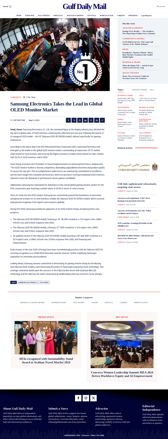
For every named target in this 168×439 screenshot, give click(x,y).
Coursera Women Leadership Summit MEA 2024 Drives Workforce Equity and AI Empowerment (122, 374)
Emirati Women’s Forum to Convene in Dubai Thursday (126, 138)
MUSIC (125, 49)
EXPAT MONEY (123, 217)
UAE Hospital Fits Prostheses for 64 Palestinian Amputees (146, 138)
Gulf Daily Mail (19, 120)
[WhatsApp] (79, 120)
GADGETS (15, 97)
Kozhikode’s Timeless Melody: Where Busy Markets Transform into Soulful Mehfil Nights (137, 55)
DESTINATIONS (123, 107)
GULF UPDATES (145, 133)
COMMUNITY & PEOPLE (133, 39)
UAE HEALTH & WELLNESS (145, 120)
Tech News (43, 282)
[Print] (96, 120)
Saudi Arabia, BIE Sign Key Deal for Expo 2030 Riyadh (126, 101)
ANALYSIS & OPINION (132, 28)
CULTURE (121, 133)
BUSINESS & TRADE (131, 62)
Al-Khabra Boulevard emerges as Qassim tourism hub (146, 112)
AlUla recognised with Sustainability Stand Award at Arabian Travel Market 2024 (46, 360)
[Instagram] (86, 398)
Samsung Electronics (27, 282)
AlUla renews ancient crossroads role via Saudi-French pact (127, 112)
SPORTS (121, 119)
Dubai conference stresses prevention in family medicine (148, 126)
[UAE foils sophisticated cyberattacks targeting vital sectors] (138, 166)
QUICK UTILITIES (130, 73)
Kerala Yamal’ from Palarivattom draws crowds (124, 124)
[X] (74, 120)
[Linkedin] (85, 120)
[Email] (91, 120)
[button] (7, 6)
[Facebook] (68, 120)
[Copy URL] (102, 120)
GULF (141, 95)
